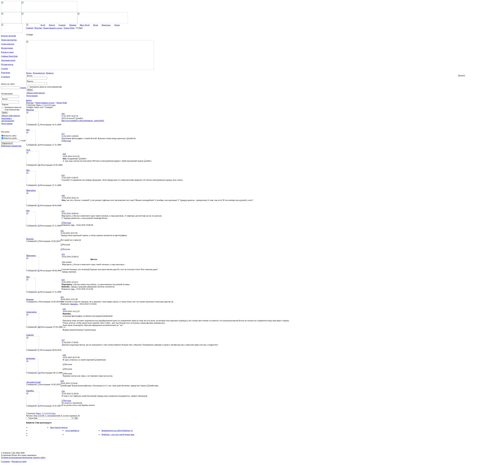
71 (39, 124)
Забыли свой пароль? (10, 116)
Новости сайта (10, 136)
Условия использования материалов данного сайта (23, 457)
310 (39, 373)
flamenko (74, 304)
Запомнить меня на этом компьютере (12, 108)
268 (39, 327)
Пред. (38, 105)
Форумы (30, 103)
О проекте (5, 461)
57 (39, 350)
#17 (63, 134)
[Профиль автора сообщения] (32, 123)
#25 (62, 297)
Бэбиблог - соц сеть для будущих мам (118, 434)
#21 (63, 211)
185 (39, 165)
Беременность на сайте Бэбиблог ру (117, 430)
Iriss (73, 225)
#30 (63, 391)
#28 (64, 355)
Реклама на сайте (19, 461)
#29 (62, 381)
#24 (63, 280)
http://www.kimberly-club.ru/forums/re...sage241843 (83, 121)
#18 (64, 154)
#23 (63, 254)
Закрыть (461, 75)
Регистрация (6, 123)
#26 (64, 309)
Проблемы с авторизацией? (7, 119)
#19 (63, 175)
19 (39, 145)
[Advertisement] (475, 65)
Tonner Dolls (61, 103)
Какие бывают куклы (45, 103)
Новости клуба (10, 138)
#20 (63, 195)
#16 (63, 114)
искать (23, 87)
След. (53, 105)
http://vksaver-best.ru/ (59, 427)
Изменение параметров (11, 146)
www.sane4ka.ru (72, 430)
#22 (62, 231)
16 (39, 406)
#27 (63, 340)
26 (39, 205)
